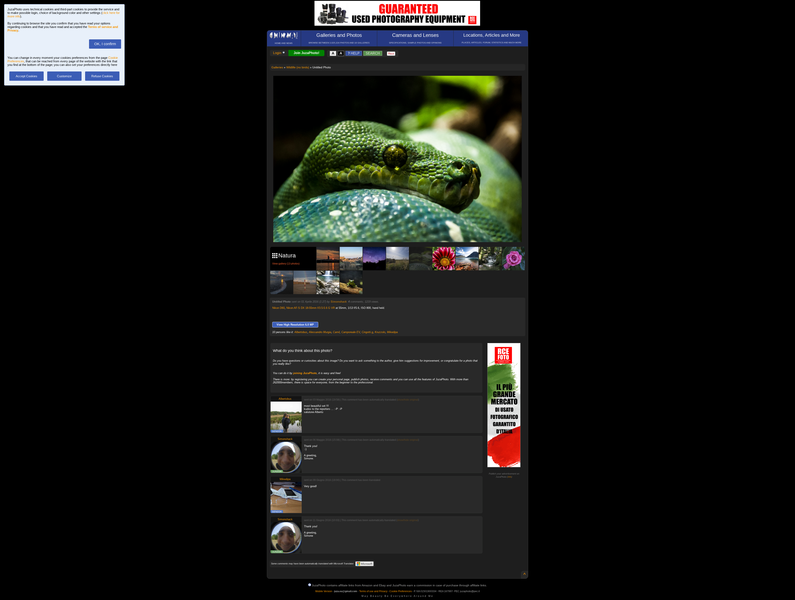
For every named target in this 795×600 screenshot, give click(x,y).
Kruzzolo (380, 332)
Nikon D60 (278, 307)
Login (277, 53)
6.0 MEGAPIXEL (400, 234)
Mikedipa (392, 332)
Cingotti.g (367, 332)
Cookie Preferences (400, 591)
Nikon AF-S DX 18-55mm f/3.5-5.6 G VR (310, 307)
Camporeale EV (350, 332)
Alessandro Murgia (320, 332)
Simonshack (339, 301)
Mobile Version (323, 591)
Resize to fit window (400, 83)
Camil (336, 332)
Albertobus (300, 332)
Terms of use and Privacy (373, 591)
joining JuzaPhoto (305, 373)
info (509, 477)
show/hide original (408, 399)
